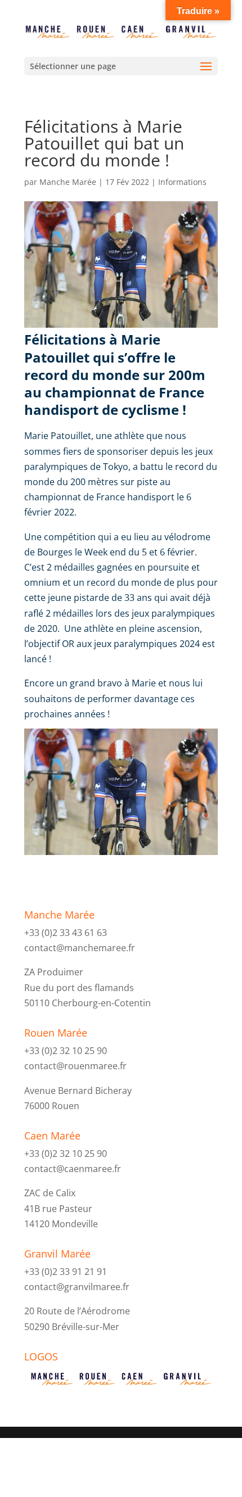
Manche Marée (67, 182)
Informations (182, 182)
